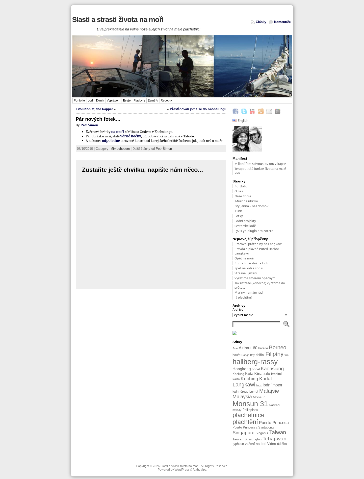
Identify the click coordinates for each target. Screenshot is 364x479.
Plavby (138, 100)
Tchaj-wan (274, 438)
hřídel (256, 369)
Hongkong (242, 369)
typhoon (238, 444)
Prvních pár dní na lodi (250, 263)
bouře (236, 355)
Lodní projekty (245, 221)
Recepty (166, 100)
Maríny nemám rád (248, 292)
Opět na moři (244, 258)
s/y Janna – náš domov (251, 206)
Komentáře (282, 22)
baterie (263, 348)
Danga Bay (248, 354)
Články (261, 22)
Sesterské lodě (245, 226)
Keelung (238, 374)
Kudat (265, 378)
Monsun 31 (250, 404)
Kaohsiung (272, 368)
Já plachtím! (243, 297)
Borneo (277, 347)
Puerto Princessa (245, 427)
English (242, 121)
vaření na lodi (255, 444)
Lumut (253, 391)
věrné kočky (130, 136)
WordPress (182, 469)
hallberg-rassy (255, 361)
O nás (238, 191)
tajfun (257, 439)
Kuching (249, 378)
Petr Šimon (89, 125)
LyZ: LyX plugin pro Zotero (253, 230)
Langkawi (244, 384)
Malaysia (242, 396)
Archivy (238, 309)
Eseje (127, 100)
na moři (117, 131)
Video (271, 444)
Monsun (259, 397)
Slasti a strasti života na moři (117, 19)
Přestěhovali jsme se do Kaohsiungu (198, 109)
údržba (282, 444)
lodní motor (272, 385)
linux (259, 385)
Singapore (244, 432)
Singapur (262, 433)
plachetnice (248, 415)
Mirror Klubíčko (246, 201)
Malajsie (269, 391)
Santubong (266, 427)
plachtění (245, 422)
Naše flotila (242, 196)
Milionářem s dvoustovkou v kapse (260, 163)
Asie (235, 348)
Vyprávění (113, 100)
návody (237, 409)
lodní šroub (240, 391)
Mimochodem (120, 149)
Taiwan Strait (243, 439)
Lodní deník (96, 100)
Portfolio (79, 100)
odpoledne (111, 140)
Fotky (238, 216)
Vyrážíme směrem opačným (255, 278)
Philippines (250, 410)
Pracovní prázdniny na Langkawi (258, 244)
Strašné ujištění (246, 273)
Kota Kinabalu (257, 374)
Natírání (274, 405)
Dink (238, 211)
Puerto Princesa (274, 422)
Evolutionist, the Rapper (94, 109)
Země (152, 100)
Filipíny (274, 354)
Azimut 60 (248, 348)
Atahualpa (200, 469)
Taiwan (277, 432)
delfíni (260, 355)
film (286, 354)
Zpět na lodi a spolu (248, 268)
